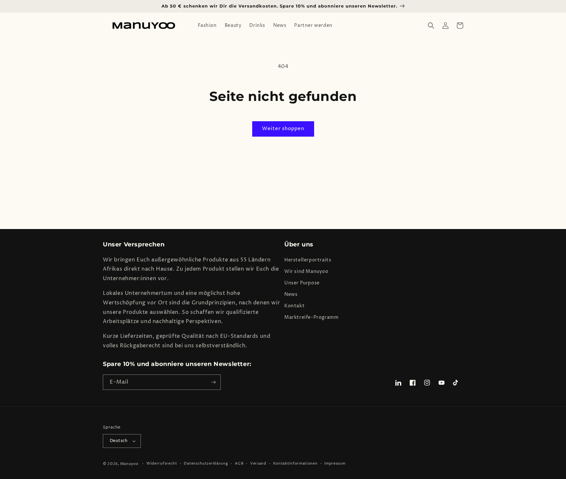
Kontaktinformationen (295, 463)
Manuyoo (129, 463)
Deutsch (119, 441)
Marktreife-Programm (311, 317)
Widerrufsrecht (161, 463)
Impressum (334, 463)
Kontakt (294, 306)
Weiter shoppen (283, 128)
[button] (431, 25)
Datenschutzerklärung (206, 463)
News (290, 294)
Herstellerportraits (307, 260)
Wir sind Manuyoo (306, 271)
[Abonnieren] (213, 382)
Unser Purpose (302, 283)
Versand (258, 463)
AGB (239, 463)
